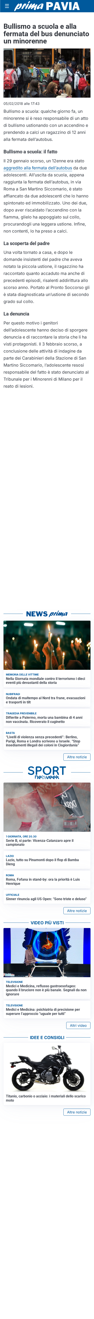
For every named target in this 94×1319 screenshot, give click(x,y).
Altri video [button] (78, 1025)
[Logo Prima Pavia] (47, 6)
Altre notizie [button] (77, 757)
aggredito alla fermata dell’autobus (37, 167)
